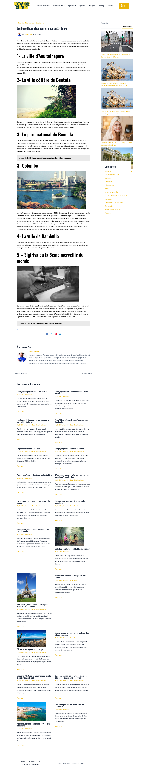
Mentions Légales (35, 762)
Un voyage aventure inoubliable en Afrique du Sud (71, 392)
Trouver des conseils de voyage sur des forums (70, 576)
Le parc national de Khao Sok (28, 448)
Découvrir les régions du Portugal (30, 649)
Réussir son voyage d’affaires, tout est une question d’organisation (72, 476)
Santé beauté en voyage (113, 209)
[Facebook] (47, 334)
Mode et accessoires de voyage (116, 196)
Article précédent (21, 373)
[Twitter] (51, 334)
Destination (40, 23)
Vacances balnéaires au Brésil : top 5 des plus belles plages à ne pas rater (71, 676)
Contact (22, 762)
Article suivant (87, 373)
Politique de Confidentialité (31, 764)
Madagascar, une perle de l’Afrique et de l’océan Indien (33, 530)
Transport (108, 213)
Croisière (108, 178)
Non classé (108, 199)
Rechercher (105, 23)
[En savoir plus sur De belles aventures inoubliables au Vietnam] (69, 536)
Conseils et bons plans (26, 23)
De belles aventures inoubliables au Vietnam (72, 548)
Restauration (109, 206)
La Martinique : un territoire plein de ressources (69, 705)
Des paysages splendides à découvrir (69, 448)
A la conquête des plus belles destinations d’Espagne (34, 724)
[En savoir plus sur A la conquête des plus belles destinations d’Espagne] (31, 711)
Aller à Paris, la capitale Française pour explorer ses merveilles (32, 605)
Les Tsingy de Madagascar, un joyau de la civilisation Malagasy (33, 421)
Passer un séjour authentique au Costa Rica (34, 475)
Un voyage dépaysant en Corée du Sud (32, 391)
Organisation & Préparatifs (114, 202)
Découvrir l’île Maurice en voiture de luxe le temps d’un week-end (34, 676)
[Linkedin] (60, 334)
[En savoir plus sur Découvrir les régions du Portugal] (31, 638)
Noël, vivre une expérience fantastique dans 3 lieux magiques (72, 633)
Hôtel (106, 189)
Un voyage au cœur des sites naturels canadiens (70, 502)
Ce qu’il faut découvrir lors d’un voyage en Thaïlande (71, 421)
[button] (64, 5)
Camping (108, 171)
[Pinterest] (56, 334)
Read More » (21, 412)
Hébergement (109, 185)
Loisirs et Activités (111, 192)
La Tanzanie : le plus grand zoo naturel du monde (33, 502)
